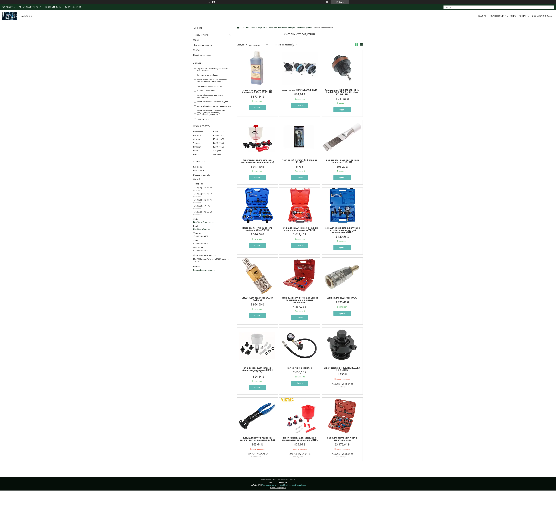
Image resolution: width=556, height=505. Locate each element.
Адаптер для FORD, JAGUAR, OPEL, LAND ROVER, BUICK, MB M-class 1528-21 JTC (342, 92)
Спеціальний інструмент (255, 28)
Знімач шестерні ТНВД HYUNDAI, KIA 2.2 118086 (342, 369)
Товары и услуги (497, 16)
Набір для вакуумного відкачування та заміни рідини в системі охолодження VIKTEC (342, 230)
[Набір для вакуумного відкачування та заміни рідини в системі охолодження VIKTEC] (342, 206)
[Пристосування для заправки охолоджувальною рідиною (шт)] (257, 138)
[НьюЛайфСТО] (9, 16)
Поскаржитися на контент (272, 485)
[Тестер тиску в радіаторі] (299, 346)
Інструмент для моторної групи (281, 28)
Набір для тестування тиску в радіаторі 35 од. (342, 439)
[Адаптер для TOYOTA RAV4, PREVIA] (299, 68)
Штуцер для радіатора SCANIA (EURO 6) (257, 299)
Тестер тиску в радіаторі (299, 368)
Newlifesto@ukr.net (201, 229)
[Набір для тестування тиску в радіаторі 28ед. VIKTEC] (257, 206)
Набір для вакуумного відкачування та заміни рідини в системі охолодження (299, 300)
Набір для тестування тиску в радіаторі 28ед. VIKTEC (257, 229)
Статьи (196, 50)
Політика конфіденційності (295, 485)
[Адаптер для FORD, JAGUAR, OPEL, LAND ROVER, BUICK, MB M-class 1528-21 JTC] (342, 68)
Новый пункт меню (202, 55)
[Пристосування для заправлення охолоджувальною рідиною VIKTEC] (299, 416)
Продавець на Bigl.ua (278, 482)
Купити (257, 107)
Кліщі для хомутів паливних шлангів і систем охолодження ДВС (257, 439)
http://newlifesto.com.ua (203, 222)
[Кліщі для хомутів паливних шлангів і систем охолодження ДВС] (257, 416)
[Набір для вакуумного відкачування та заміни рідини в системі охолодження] (299, 276)
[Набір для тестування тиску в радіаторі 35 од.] (342, 416)
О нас (513, 16)
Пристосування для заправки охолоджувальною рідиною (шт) (257, 161)
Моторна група (304, 28)
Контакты (524, 16)
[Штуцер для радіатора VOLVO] (342, 276)
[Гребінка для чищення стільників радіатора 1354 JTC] (342, 138)
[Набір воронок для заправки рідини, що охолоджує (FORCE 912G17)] (257, 346)
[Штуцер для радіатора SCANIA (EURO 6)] (257, 276)
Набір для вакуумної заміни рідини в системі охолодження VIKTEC (300, 229)
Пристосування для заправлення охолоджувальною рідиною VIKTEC (300, 439)
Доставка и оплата (542, 16)
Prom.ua (291, 480)
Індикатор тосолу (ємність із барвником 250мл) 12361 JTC (257, 91)
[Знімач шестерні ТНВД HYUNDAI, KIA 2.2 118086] (342, 346)
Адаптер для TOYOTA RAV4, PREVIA (299, 90)
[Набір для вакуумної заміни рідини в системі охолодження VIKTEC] (299, 206)
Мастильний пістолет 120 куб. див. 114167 (300, 161)
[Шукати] (550, 7)
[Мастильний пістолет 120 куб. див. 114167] (299, 138)
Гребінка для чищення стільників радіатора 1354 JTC (342, 161)
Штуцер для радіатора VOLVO (342, 298)
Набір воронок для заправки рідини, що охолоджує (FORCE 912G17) (257, 370)
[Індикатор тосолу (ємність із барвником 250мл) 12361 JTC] (257, 68)
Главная (482, 16)
